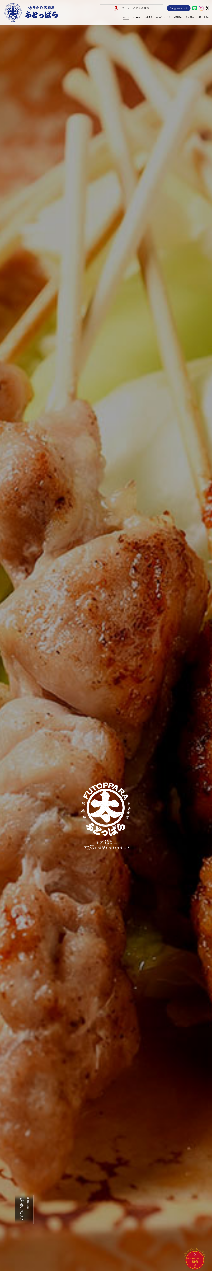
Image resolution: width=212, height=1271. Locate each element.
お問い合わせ (203, 17)
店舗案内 (178, 17)
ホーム (126, 17)
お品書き (148, 17)
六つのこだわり (163, 17)
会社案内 (189, 17)
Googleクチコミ (179, 8)
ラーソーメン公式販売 (135, 8)
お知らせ (137, 17)
